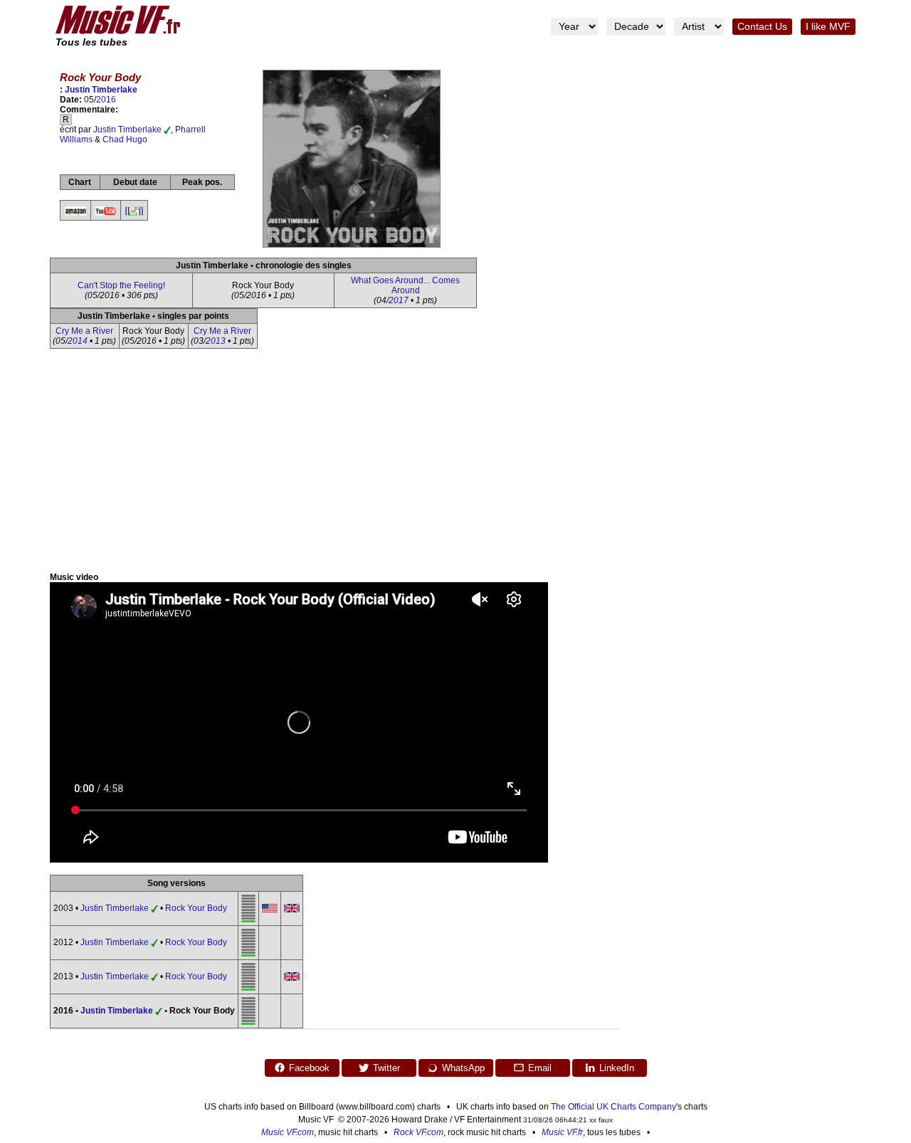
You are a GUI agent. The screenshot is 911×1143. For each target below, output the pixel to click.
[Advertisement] (455, 465)
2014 (78, 341)
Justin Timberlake (101, 90)
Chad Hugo (124, 139)
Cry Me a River (84, 331)
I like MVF (828, 26)
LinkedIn (616, 1068)
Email (540, 1068)
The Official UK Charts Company (613, 1107)
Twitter (386, 1068)
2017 (399, 300)
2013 (216, 341)
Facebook (309, 1068)
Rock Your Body (196, 908)
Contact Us (762, 26)
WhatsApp (463, 1068)
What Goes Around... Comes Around (405, 285)
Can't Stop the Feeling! (121, 285)
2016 (106, 100)
